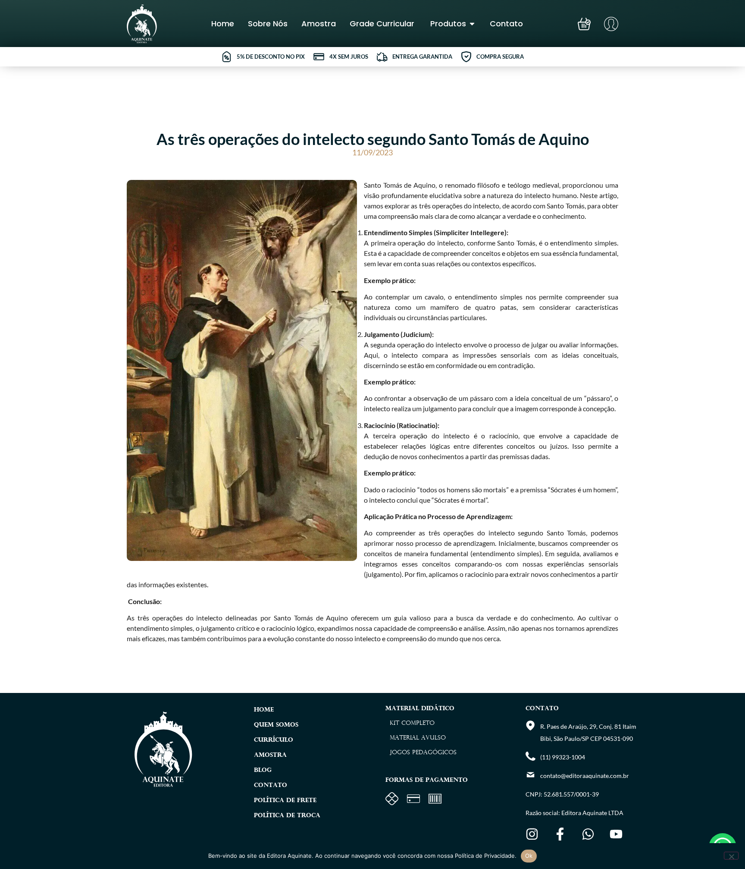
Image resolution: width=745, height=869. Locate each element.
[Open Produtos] (472, 23)
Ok (529, 855)
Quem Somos (276, 725)
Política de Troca (287, 815)
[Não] (731, 856)
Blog (263, 770)
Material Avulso (418, 738)
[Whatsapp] (588, 834)
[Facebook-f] (560, 834)
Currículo (273, 740)
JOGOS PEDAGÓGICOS (423, 752)
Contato (270, 785)
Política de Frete (285, 800)
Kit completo (412, 723)
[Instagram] (532, 834)
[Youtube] (616, 834)
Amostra (270, 755)
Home (264, 710)
